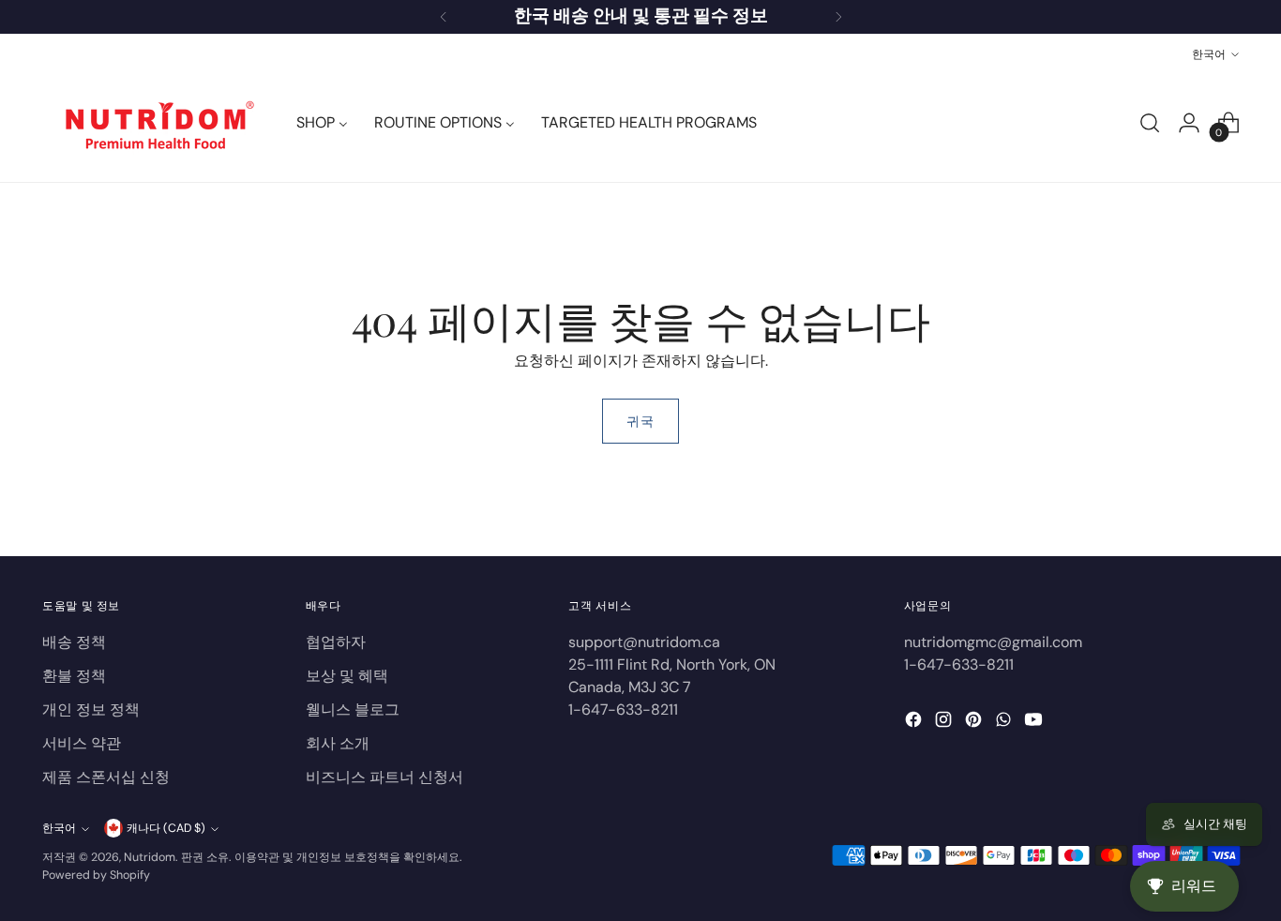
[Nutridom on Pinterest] (975, 722)
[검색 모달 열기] (1149, 123)
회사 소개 (337, 743)
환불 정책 (74, 676)
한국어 (1209, 53)
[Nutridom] (154, 123)
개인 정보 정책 (91, 709)
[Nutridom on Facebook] (915, 722)
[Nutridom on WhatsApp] (1005, 722)
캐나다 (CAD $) (166, 828)
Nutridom (149, 857)
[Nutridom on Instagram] (945, 722)
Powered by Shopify (96, 875)
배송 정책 (74, 642)
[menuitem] (322, 122)
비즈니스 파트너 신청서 (384, 777)
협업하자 (336, 642)
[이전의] (443, 17)
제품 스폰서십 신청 (106, 777)
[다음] (838, 17)
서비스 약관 (81, 743)
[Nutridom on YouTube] (1035, 722)
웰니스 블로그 (352, 709)
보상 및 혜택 (347, 676)
